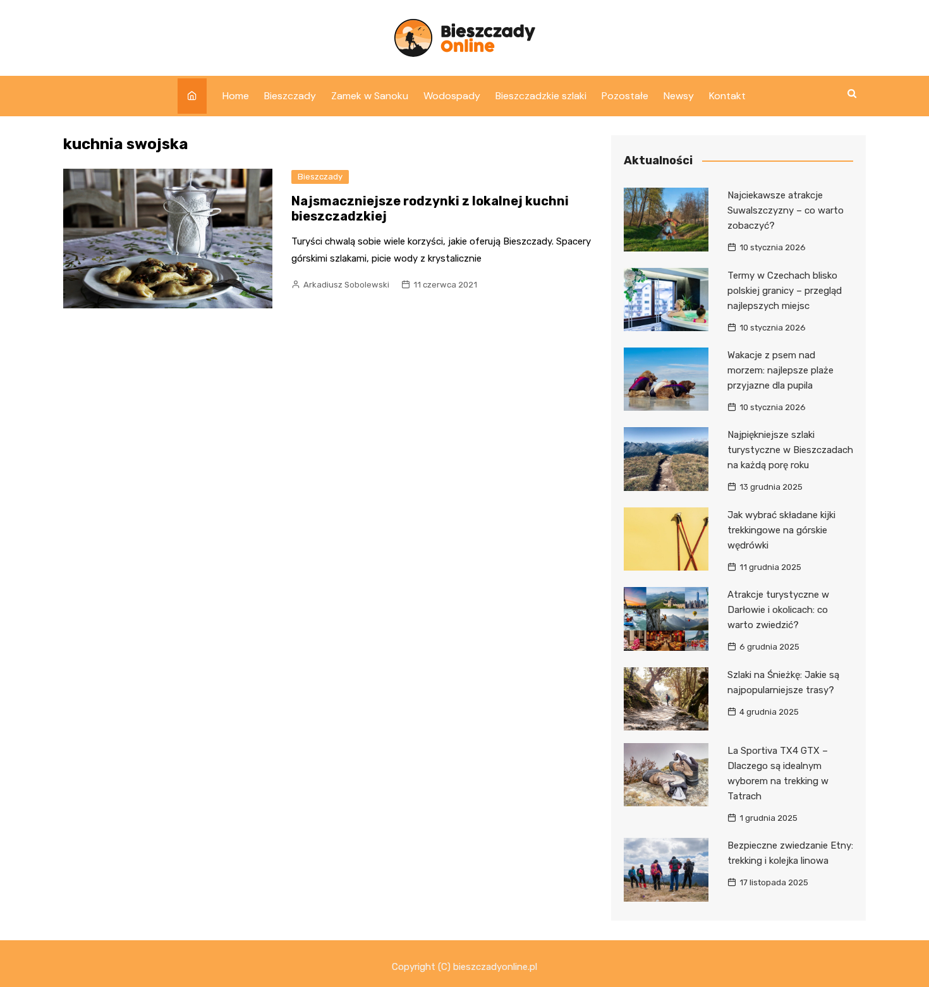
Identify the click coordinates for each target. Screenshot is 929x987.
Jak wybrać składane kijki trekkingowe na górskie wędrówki (781, 530)
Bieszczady (290, 95)
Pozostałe (625, 95)
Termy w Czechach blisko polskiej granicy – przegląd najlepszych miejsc (784, 291)
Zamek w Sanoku (369, 95)
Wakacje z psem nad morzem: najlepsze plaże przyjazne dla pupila (780, 370)
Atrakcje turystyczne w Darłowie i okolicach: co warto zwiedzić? (778, 610)
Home (235, 95)
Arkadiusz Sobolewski (346, 284)
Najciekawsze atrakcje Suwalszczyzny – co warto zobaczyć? (785, 210)
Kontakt (727, 95)
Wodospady (451, 95)
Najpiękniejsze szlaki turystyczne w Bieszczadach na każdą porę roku (790, 450)
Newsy (679, 95)
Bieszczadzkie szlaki (540, 95)
